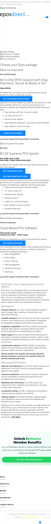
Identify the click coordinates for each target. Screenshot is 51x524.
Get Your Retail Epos (12, 171)
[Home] (3, 521)
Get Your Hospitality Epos (15, 176)
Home (18, 36)
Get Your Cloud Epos (12, 243)
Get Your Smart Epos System (16, 99)
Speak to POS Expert (13, 133)
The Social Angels (30, 517)
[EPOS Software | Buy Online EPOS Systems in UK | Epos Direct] (25, 14)
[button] (21, 521)
